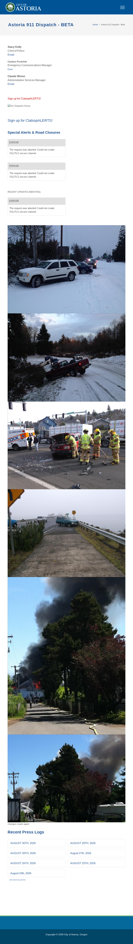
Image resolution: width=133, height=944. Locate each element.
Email (11, 54)
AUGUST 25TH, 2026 (83, 863)
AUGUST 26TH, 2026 (23, 863)
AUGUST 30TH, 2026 (23, 843)
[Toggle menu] (122, 9)
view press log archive (17, 880)
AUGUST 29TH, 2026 (83, 843)
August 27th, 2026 (80, 853)
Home (95, 24)
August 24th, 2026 (20, 873)
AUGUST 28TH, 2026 (23, 853)
